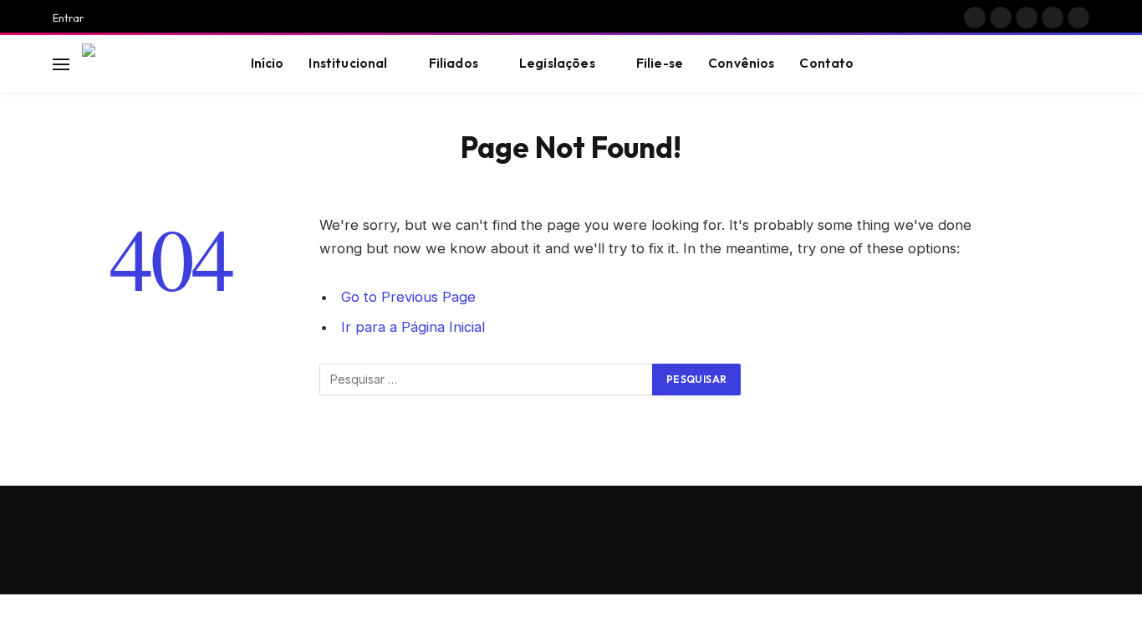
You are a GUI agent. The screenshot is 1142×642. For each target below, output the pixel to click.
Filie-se (659, 63)
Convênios (741, 63)
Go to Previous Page (408, 296)
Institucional (347, 63)
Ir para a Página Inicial (413, 326)
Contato (826, 63)
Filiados (453, 63)
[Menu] (61, 64)
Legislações (557, 63)
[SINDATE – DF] (145, 64)
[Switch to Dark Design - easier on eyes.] (1057, 64)
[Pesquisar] (1081, 64)
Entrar (68, 17)
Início (267, 63)
